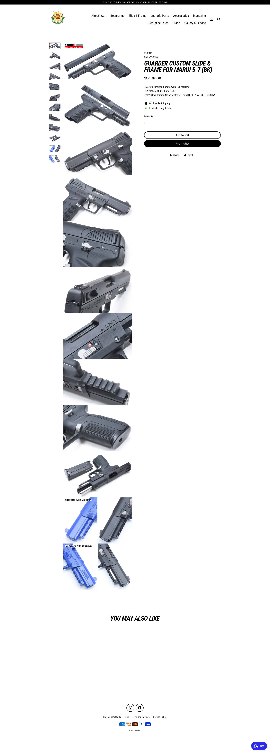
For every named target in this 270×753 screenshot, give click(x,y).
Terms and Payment (140, 717)
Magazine (199, 15)
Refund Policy (160, 717)
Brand (176, 23)
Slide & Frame (137, 15)
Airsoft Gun (98, 15)
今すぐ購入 (182, 144)
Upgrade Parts (160, 15)
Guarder (148, 52)
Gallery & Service (195, 23)
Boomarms (117, 15)
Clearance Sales (158, 23)
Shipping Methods (112, 717)
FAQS (126, 717)
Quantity (148, 116)
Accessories (181, 15)
